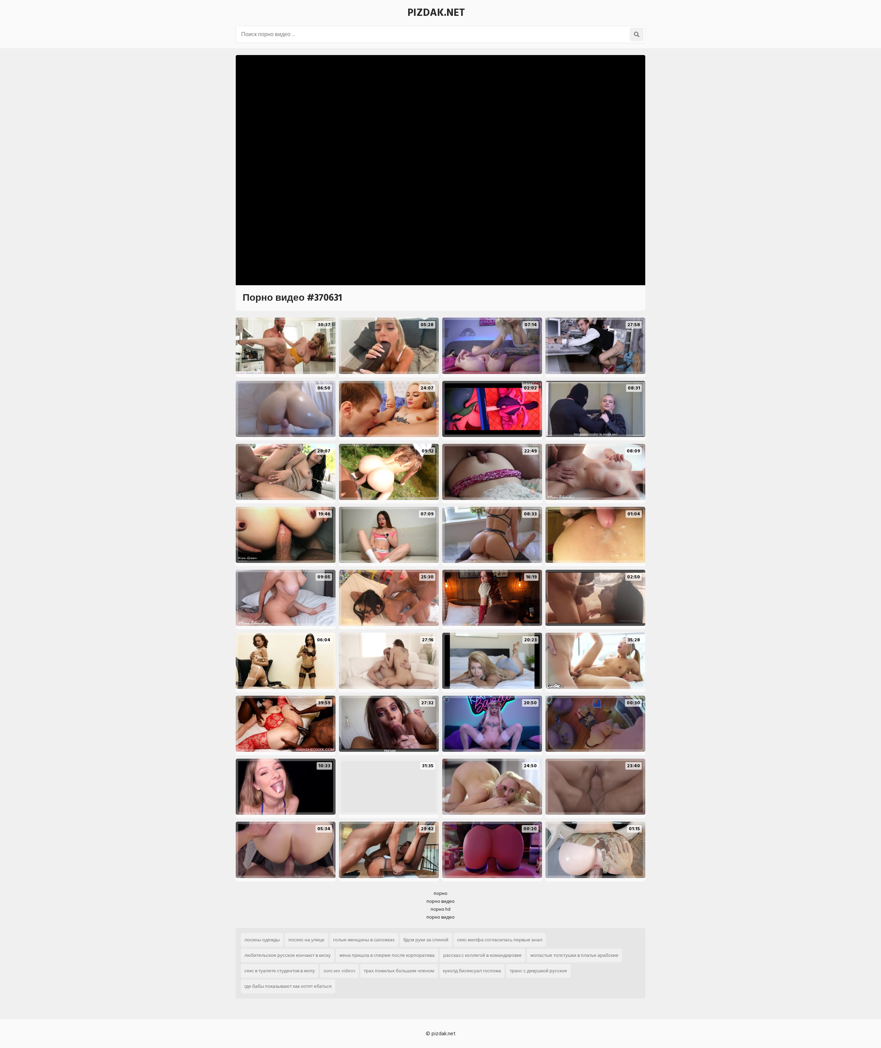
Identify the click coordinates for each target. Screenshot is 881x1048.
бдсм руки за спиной (425, 940)
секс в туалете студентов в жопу (279, 971)
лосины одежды (262, 940)
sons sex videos (339, 971)
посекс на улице (306, 940)
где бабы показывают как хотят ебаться (288, 986)
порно (440, 893)
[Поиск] (637, 34)
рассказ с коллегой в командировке (482, 955)
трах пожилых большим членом (399, 971)
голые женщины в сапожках (364, 940)
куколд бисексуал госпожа (472, 971)
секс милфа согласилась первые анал (499, 940)
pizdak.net (436, 12)
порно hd (440, 909)
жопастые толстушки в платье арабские (574, 955)
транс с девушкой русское (538, 971)
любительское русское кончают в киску (287, 955)
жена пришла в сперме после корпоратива (387, 955)
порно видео (440, 901)
